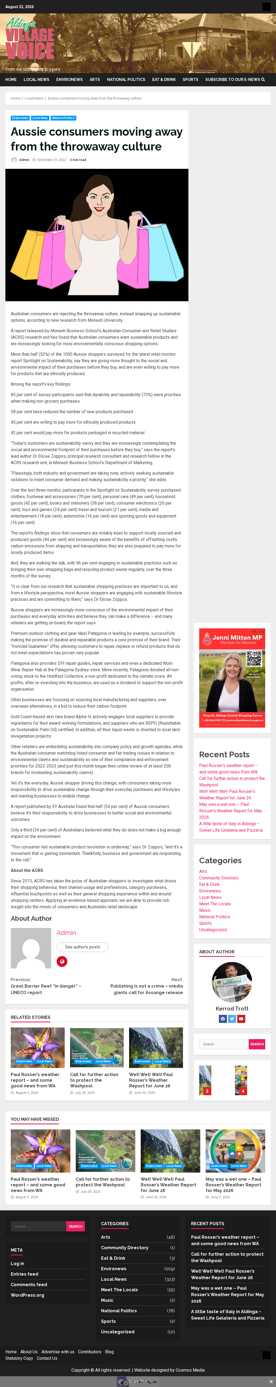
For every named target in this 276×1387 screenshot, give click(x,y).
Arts (95, 79)
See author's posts (82, 947)
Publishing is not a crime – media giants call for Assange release (147, 986)
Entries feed (24, 1274)
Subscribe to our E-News (232, 79)
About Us (29, 1351)
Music (205, 910)
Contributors (89, 1351)
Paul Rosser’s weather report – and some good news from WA (38, 1048)
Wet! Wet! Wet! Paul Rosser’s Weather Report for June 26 (156, 1048)
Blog (109, 1351)
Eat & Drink (164, 79)
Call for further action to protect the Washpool (97, 1048)
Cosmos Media (190, 1370)
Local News (36, 79)
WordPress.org (27, 1295)
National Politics (126, 79)
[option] (214, 1083)
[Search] (263, 79)
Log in (17, 1263)
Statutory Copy (19, 1358)
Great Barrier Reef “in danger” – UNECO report (46, 986)
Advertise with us (58, 1351)
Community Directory (219, 878)
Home (11, 79)
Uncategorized (213, 929)
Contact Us (47, 1358)
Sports (190, 79)
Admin (23, 160)
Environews (69, 79)
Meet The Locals (215, 903)
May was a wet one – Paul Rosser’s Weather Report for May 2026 (230, 811)
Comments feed (29, 1284)
